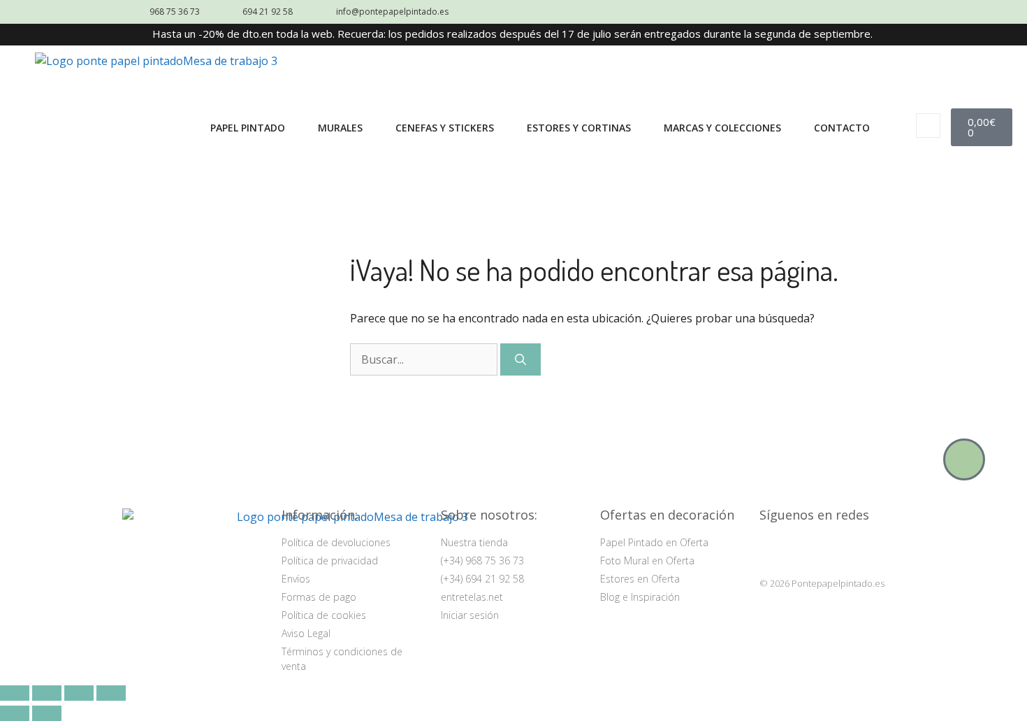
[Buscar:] (425, 359)
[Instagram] (773, 548)
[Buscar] (520, 359)
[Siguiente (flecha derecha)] (46, 713)
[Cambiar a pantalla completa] (46, 693)
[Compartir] (79, 693)
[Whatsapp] (964, 459)
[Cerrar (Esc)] (111, 693)
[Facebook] (807, 548)
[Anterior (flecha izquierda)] (14, 713)
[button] (928, 125)
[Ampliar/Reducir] (14, 693)
